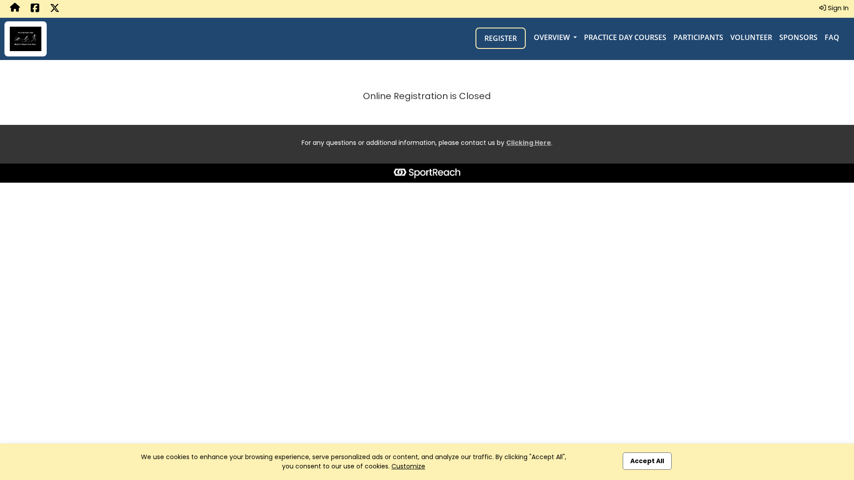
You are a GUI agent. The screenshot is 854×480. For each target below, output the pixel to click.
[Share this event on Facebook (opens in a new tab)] (35, 9)
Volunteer (751, 37)
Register (500, 38)
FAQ (832, 37)
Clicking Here (528, 142)
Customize (408, 466)
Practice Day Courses (625, 37)
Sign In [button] (837, 7)
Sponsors (798, 37)
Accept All (647, 460)
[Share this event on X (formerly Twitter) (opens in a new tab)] (55, 9)
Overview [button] (553, 37)
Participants (698, 37)
